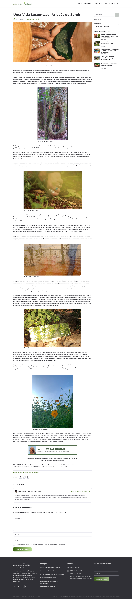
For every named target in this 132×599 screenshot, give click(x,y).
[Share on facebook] (20, 477)
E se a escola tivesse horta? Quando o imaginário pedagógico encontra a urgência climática (109, 42)
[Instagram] (14, 586)
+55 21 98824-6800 (76, 571)
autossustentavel (33, 19)
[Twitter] (26, 586)
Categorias (97, 23)
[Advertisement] (106, 80)
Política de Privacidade (20, 596)
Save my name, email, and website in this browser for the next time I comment (40, 544)
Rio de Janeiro (74, 567)
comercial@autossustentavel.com (81, 578)
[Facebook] (22, 586)
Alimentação (17, 472)
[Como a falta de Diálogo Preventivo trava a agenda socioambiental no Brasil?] (97, 58)
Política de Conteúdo (34, 596)
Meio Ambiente (33, 472)
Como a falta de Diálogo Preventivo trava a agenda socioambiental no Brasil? (108, 57)
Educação (25, 472)
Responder (87, 491)
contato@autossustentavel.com (80, 576)
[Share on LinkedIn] (27, 477)
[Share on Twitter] (24, 477)
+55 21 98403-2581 (75, 573)
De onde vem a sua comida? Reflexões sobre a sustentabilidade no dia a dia (109, 64)
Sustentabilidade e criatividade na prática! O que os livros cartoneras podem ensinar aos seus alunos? (110, 50)
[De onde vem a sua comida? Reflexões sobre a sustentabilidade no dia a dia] (97, 65)
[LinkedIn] (18, 586)
